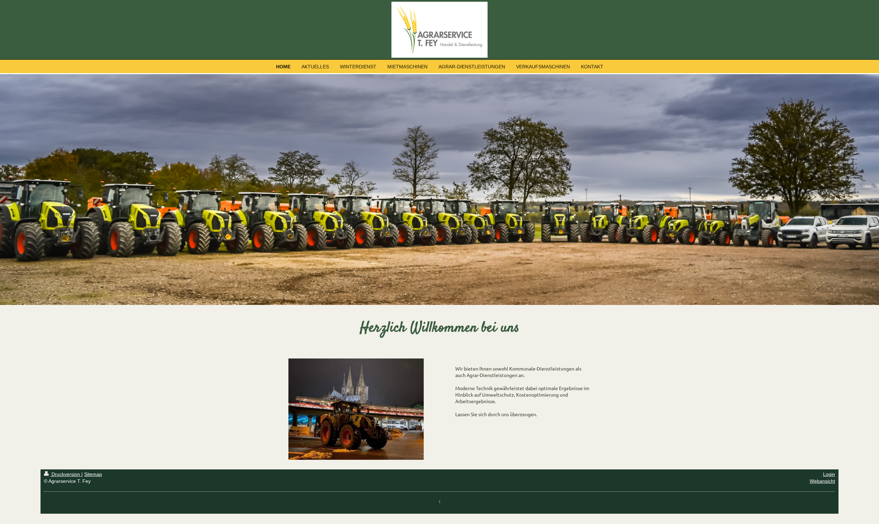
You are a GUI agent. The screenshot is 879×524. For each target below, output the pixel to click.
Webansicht (822, 481)
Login (829, 474)
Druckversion (65, 474)
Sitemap (93, 474)
